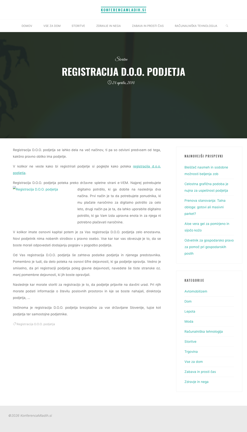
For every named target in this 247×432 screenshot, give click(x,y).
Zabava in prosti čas (200, 372)
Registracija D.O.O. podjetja (36, 324)
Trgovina (191, 352)
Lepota (189, 311)
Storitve (121, 60)
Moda (188, 321)
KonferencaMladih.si (123, 9)
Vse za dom (193, 362)
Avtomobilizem (195, 291)
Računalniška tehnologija (203, 331)
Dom (188, 301)
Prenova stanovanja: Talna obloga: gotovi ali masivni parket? (205, 207)
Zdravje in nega (196, 382)
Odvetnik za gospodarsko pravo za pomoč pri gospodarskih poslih (209, 246)
